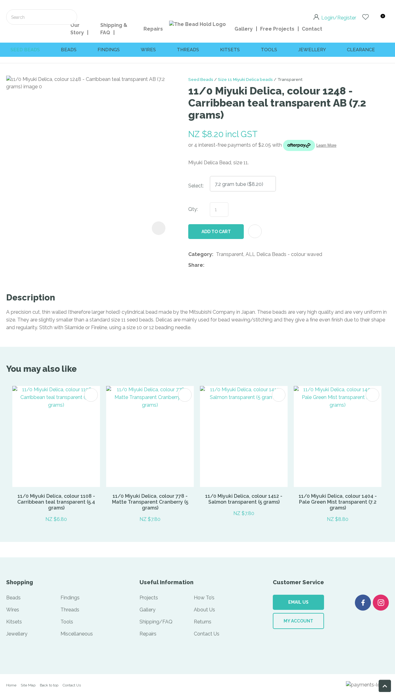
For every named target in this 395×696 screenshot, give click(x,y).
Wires (148, 49)
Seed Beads (200, 79)
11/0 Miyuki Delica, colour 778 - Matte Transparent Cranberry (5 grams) (150, 502)
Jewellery (312, 49)
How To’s (204, 598)
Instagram (381, 602)
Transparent (289, 79)
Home (11, 685)
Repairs (153, 29)
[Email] (226, 265)
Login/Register (338, 17)
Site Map (28, 685)
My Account (298, 620)
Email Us (298, 602)
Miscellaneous (76, 634)
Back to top (49, 685)
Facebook (363, 602)
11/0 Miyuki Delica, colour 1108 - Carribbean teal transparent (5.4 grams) (56, 502)
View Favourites (365, 17)
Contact (312, 29)
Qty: (193, 209)
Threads (188, 49)
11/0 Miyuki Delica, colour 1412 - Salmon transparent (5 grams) (243, 499)
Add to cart (216, 231)
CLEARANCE (361, 49)
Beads (69, 49)
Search (69, 17)
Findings (109, 49)
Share (195, 265)
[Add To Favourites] (255, 231)
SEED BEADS (25, 49)
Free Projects (277, 29)
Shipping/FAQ (156, 622)
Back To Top (385, 686)
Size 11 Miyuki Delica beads (245, 79)
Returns (202, 622)
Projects (148, 598)
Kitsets (230, 49)
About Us (204, 610)
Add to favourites (91, 395)
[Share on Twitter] (216, 265)
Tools (269, 49)
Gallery (244, 29)
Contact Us (206, 634)
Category (200, 254)
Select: (196, 186)
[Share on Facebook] (208, 265)
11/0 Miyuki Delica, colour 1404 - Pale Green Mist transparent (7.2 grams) (338, 502)
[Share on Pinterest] (235, 265)
